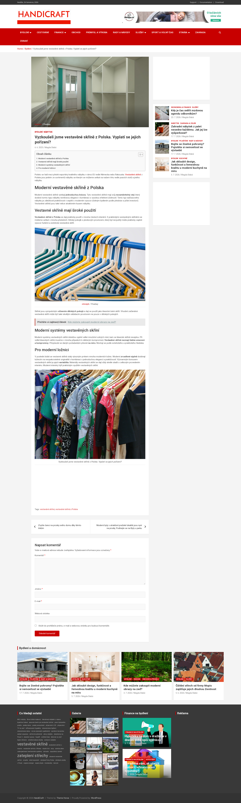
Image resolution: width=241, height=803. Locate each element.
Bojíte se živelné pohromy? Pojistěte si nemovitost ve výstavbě (187, 147)
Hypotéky (150, 760)
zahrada (46, 751)
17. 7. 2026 (176, 136)
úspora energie (29, 763)
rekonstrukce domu (23, 731)
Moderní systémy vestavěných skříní (54, 165)
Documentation (206, 2)
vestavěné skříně (47, 509)
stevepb (85, 304)
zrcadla (25, 760)
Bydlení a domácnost (32, 648)
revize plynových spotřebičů (40, 731)
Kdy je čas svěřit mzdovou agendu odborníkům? (187, 112)
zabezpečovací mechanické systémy (29, 751)
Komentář (40, 555)
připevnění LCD (51, 725)
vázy (52, 748)
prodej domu (27, 725)
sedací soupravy (22, 734)
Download (219, 2)
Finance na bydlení (136, 713)
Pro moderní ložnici (47, 168)
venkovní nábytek (50, 740)
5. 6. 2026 (180, 693)
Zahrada (200, 32)
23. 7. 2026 (176, 117)
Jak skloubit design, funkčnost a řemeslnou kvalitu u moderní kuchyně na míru (189, 166)
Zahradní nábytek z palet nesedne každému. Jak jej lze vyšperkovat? (189, 129)
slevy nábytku (48, 734)
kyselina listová (22, 722)
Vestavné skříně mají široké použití (53, 162)
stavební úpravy (29, 737)
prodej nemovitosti (38, 725)
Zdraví (24, 41)
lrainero (38, 124)
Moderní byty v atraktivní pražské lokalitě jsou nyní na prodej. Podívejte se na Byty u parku (119, 526)
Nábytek (48, 132)
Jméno (39, 589)
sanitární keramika (57, 731)
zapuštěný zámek (56, 751)
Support (193, 2)
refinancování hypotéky (33, 728)
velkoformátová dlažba (35, 740)
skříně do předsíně (35, 734)
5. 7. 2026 (175, 175)
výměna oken (59, 748)
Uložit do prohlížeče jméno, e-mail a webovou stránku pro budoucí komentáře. (74, 626)
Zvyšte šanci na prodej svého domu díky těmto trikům (59, 526)
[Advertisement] (90, 487)
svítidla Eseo (45, 737)
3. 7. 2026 (128, 693)
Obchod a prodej (150, 679)
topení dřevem (22, 740)
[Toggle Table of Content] (139, 154)
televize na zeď (56, 737)
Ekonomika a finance (181, 107)
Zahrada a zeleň (188, 123)
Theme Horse (63, 798)
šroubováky (48, 763)
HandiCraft (39, 798)
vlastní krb (46, 748)
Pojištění (183, 141)
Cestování (43, 32)
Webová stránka (42, 613)
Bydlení (24, 32)
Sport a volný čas (162, 32)
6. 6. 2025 (39, 147)
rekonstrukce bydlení (49, 728)
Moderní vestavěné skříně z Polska (53, 158)
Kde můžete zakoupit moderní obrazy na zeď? (142, 687)
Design (137, 679)
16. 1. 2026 (129, 774)
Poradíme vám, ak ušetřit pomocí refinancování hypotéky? (142, 767)
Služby (140, 32)
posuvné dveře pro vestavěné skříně (41, 722)
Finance (59, 32)
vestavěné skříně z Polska (66, 509)
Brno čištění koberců (34, 719)
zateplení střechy (32, 755)
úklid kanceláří (34, 760)
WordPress (96, 798)
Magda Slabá (50, 147)
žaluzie (55, 763)
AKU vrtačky (21, 719)
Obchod (76, 32)
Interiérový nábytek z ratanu (51, 719)
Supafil (38, 737)
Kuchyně (183, 158)
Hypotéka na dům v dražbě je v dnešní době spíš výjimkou (146, 738)
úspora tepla (39, 763)
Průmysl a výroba (96, 32)
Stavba (183, 32)
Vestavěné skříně (133, 174)
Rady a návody (121, 32)
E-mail (38, 601)
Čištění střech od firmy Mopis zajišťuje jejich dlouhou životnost (196, 687)
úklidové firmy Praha (47, 760)
